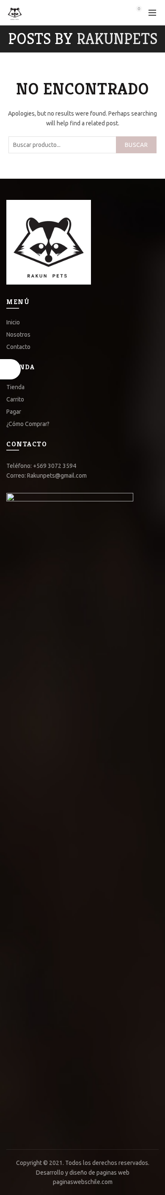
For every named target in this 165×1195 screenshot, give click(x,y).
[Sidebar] (10, 369)
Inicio (13, 322)
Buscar (136, 144)
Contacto (18, 346)
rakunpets (117, 38)
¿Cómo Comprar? (28, 423)
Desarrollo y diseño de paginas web (82, 1172)
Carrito (15, 399)
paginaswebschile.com (83, 1181)
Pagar (13, 411)
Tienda (15, 387)
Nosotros (18, 334)
